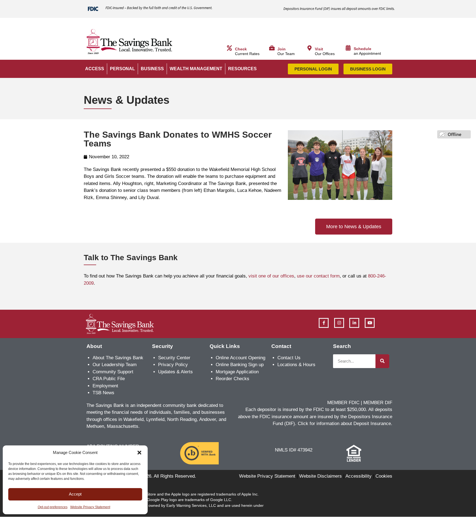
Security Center (174, 357)
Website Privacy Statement (90, 507)
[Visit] (309, 48)
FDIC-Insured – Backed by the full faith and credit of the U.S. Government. (159, 8)
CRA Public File (109, 378)
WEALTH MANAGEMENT (196, 68)
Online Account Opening (240, 357)
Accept (75, 494)
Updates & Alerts (175, 371)
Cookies (383, 476)
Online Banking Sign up (240, 364)
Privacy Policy (173, 364)
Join (281, 49)
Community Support (113, 371)
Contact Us (289, 357)
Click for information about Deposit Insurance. (345, 423)
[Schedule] (348, 48)
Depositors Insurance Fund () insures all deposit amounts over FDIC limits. (339, 8)
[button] (139, 452)
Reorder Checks (232, 378)
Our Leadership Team (115, 364)
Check (241, 49)
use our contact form (318, 276)
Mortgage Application (237, 371)
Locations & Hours (296, 364)
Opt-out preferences (52, 507)
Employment (105, 385)
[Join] (272, 48)
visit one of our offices (271, 276)
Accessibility (358, 476)
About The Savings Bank (118, 357)
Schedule (362, 49)
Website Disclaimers (320, 476)
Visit (319, 49)
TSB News (103, 392)
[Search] (382, 361)
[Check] (229, 48)
